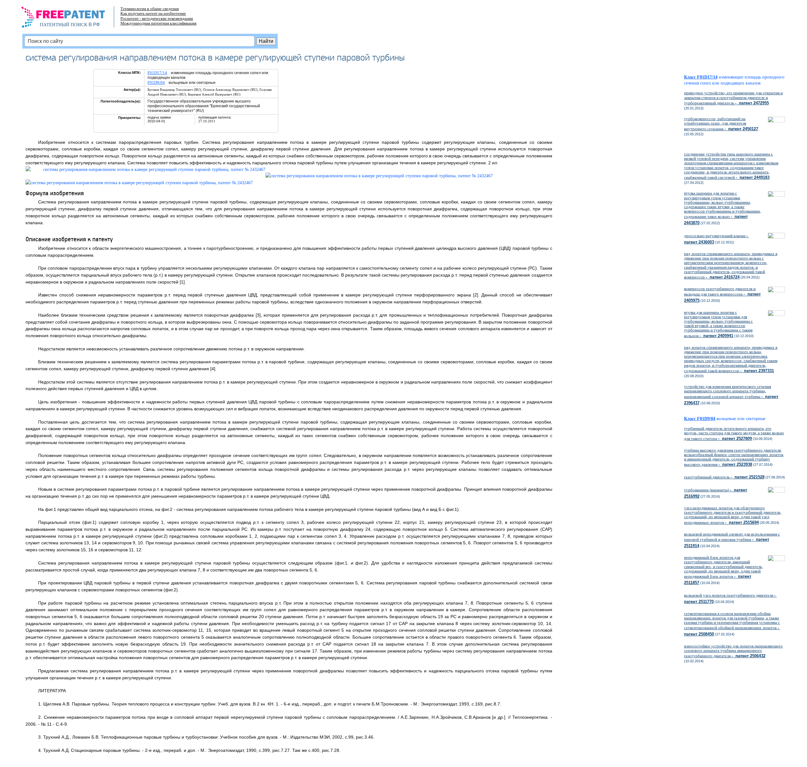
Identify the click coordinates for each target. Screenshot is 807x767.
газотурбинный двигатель (724, 477)
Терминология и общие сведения (149, 8)
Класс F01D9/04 (699, 418)
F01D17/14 (157, 72)
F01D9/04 (156, 82)
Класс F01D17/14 (700, 77)
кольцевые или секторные (743, 418)
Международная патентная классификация (158, 23)
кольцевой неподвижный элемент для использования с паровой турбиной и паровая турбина (732, 540)
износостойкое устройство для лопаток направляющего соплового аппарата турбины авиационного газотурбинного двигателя (733, 651)
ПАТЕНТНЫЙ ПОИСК (63, 24)
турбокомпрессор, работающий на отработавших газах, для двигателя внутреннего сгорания (721, 123)
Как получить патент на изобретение (153, 13)
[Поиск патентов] (69, 18)
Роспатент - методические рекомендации (156, 18)
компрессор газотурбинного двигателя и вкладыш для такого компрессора (722, 294)
